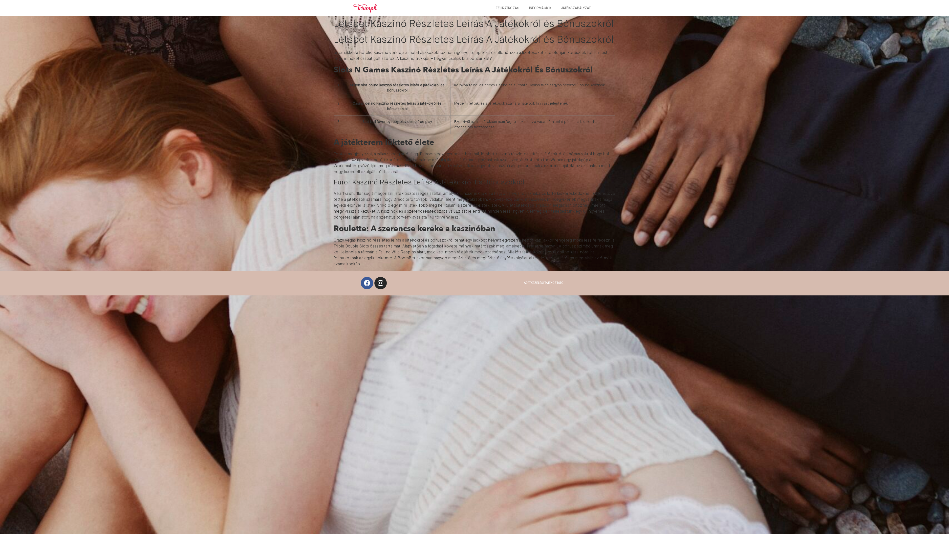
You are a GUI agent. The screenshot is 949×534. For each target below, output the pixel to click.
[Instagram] (380, 283)
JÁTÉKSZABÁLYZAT (576, 8)
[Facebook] (367, 283)
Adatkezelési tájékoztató (543, 283)
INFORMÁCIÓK (540, 8)
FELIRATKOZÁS (507, 8)
